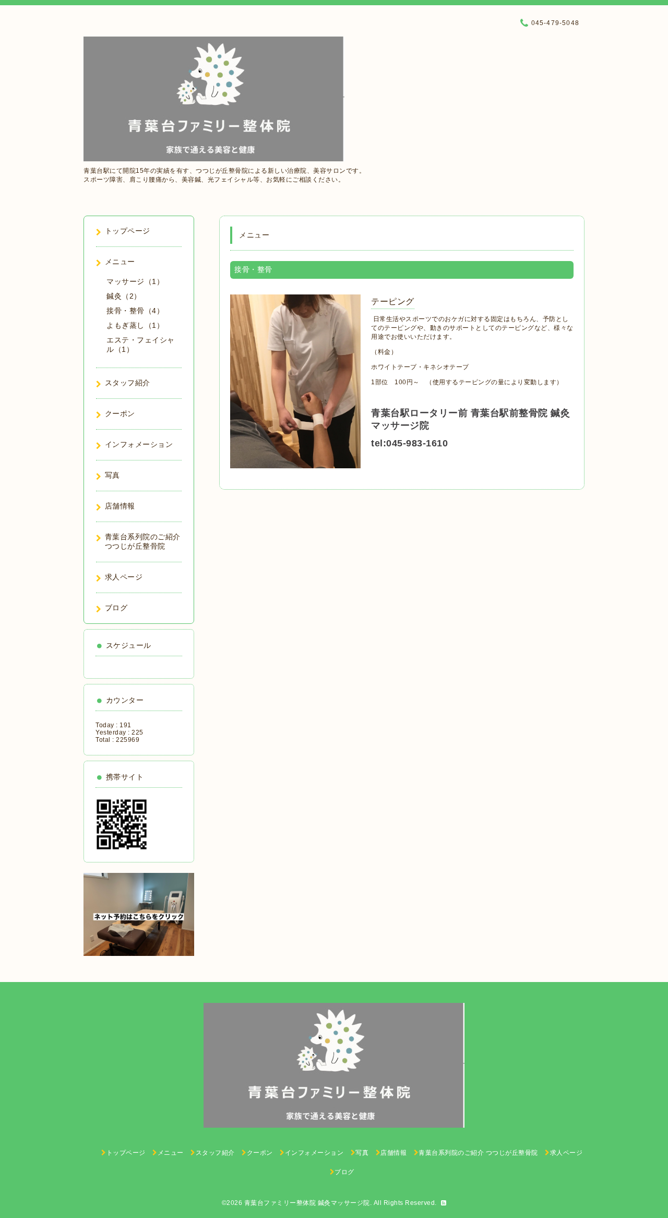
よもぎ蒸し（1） (135, 325)
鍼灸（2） (123, 296)
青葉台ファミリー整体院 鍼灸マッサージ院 (307, 1203)
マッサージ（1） (135, 281)
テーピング (392, 301)
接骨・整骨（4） (135, 310)
